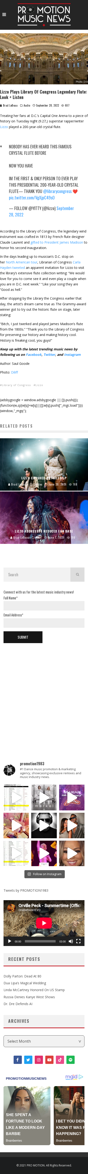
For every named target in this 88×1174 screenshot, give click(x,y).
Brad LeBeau (10, 105)
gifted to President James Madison (57, 242)
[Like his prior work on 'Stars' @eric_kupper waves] (16, 825)
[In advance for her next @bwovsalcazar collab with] (44, 853)
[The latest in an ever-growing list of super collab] (44, 825)
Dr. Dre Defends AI (18, 1004)
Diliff (14, 372)
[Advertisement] (44, 694)
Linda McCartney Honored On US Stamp (34, 990)
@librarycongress (57, 191)
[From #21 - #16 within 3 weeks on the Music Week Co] (16, 797)
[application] (44, 923)
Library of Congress (16, 385)
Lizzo (4, 127)
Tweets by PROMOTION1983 (26, 890)
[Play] (9, 941)
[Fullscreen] (78, 941)
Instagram (72, 354)
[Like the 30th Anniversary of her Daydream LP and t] (71, 797)
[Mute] (71, 941)
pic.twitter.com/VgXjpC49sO (32, 197)
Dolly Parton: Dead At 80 (22, 976)
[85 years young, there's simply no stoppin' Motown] (16, 853)
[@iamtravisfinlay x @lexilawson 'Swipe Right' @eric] (71, 825)
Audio (27, 105)
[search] (77, 575)
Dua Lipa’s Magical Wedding (25, 983)
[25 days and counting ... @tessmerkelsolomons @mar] (44, 797)
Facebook (34, 354)
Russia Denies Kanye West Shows (29, 997)
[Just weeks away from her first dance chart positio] (71, 853)
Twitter (49, 354)
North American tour (21, 262)
